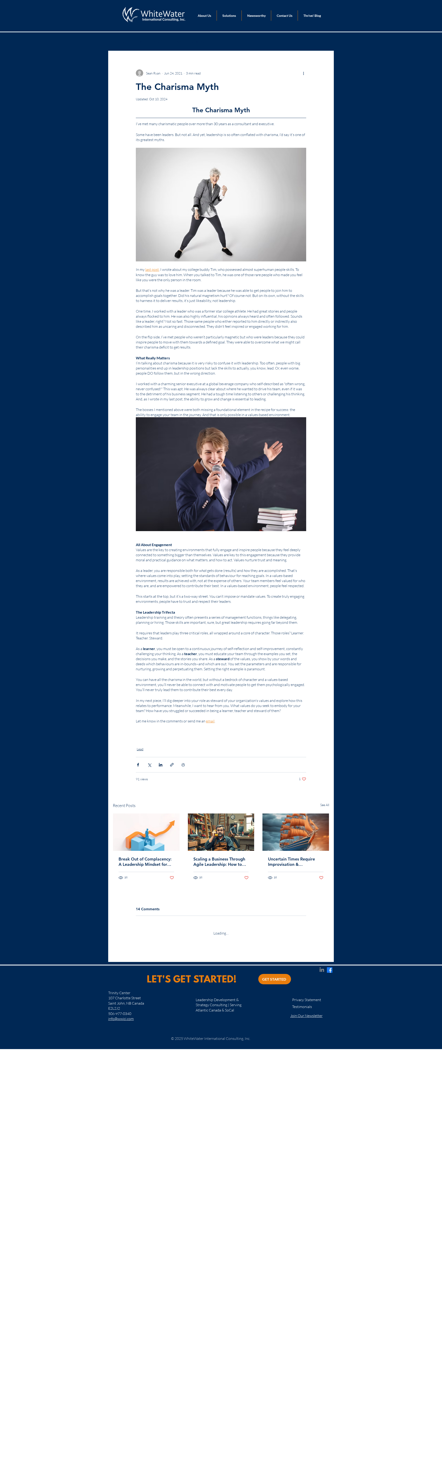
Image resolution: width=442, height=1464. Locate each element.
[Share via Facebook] (138, 765)
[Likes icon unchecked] (150, 1035)
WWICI (168, 737)
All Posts (120, 41)
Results (158, 41)
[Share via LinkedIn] (160, 765)
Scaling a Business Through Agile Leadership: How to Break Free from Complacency (219, 861)
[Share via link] (172, 765)
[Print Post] (183, 765)
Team (178, 41)
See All (324, 805)
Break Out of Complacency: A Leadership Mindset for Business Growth (145, 861)
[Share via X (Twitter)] (149, 765)
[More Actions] (303, 956)
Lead (139, 41)
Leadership (147, 737)
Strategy (197, 41)
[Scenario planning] (295, 832)
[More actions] (303, 73)
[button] (323, 41)
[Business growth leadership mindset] (146, 832)
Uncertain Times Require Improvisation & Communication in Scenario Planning (294, 861)
